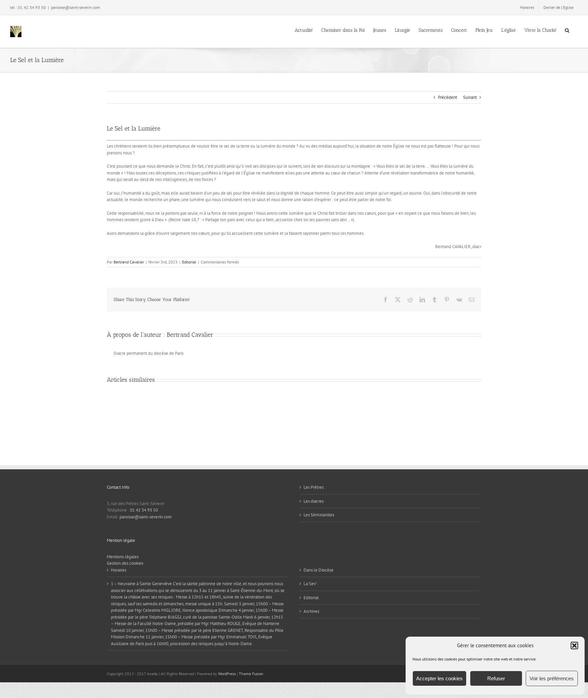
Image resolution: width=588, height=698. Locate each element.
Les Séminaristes (319, 515)
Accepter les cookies (439, 678)
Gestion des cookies (125, 563)
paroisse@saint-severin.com (75, 7)
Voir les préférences (551, 678)
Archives (311, 611)
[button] (574, 645)
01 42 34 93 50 (144, 510)
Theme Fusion (251, 673)
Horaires (118, 570)
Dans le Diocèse (318, 570)
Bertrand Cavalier (129, 261)
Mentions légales (122, 557)
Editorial (189, 261)
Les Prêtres (314, 487)
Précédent (447, 97)
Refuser (496, 678)
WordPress (227, 673)
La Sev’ (310, 584)
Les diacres (314, 501)
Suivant (470, 97)
